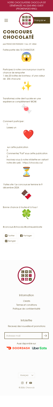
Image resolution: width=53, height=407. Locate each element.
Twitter (11, 235)
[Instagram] (22, 383)
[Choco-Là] (26, 20)
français (24, 375)
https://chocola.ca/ (33, 162)
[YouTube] (30, 383)
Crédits (26, 301)
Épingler (12, 241)
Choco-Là (30, 387)
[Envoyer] (45, 335)
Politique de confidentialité (26, 308)
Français (39, 20)
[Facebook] (26, 383)
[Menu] (6, 20)
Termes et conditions (26, 305)
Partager (27, 235)
